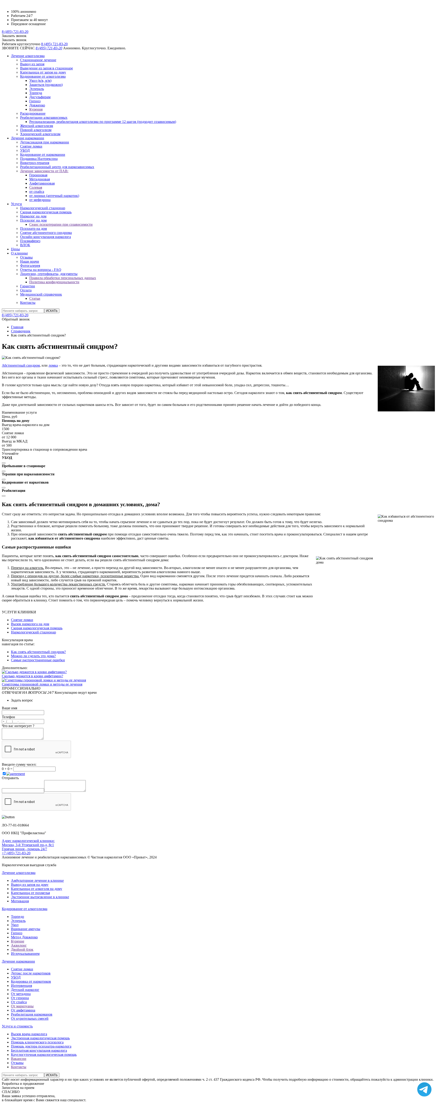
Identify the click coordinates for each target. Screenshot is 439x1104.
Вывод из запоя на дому (29, 885)
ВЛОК (25, 245)
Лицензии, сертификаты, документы (49, 274)
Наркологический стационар (42, 208)
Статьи (34, 298)
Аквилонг (19, 945)
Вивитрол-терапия (34, 163)
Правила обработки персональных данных (62, 278)
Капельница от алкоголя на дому (36, 889)
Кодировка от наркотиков (31, 981)
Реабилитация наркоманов (31, 1014)
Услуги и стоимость (17, 1026)
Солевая (35, 187)
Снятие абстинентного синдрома (46, 233)
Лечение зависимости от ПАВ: (44, 171)
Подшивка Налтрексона (39, 159)
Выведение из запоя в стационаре (46, 68)
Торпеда (35, 93)
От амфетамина (23, 1010)
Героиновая (38, 175)
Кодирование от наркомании (42, 154)
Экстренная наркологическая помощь (40, 1038)
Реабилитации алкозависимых (43, 117)
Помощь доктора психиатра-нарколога (41, 1046)
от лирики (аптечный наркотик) (54, 196)
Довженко (37, 105)
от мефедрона (40, 200)
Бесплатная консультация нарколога (39, 1050)
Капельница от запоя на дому (43, 72)
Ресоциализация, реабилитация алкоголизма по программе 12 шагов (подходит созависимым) (102, 122)
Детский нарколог (25, 990)
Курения (36, 109)
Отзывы (26, 257)
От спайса (19, 1002)
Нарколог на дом (33, 216)
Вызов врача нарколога (29, 1034)
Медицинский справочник (41, 294)
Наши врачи (29, 261)
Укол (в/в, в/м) (40, 80)
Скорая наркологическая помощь (46, 212)
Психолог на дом (33, 220)
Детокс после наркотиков (31, 973)
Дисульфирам (40, 97)
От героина (20, 998)
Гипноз (34, 101)
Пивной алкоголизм (35, 130)
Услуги (16, 204)
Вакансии (18, 1059)
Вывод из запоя (32, 64)
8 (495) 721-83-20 (15, 32)
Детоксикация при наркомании (44, 142)
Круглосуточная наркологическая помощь (44, 1054)
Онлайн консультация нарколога (45, 237)
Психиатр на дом (33, 228)
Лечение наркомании (27, 138)
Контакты (27, 302)
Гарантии (27, 286)
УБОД (25, 150)
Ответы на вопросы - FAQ (40, 270)
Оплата (26, 290)
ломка (53, 365)
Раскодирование (33, 113)
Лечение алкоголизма (28, 56)
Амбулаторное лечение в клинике (37, 880)
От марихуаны (22, 1006)
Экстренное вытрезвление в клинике (40, 897)
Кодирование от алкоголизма (43, 76)
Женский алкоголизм (36, 126)
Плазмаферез (30, 241)
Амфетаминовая (42, 183)
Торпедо (17, 917)
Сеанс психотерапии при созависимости (61, 224)
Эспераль (36, 89)
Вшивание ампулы (25, 929)
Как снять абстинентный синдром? (38, 652)
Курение (17, 941)
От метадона (21, 994)
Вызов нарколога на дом (30, 624)
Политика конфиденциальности (54, 282)
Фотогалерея (30, 265)
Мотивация (20, 901)
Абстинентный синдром (21, 365)
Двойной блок (22, 949)
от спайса (36, 191)
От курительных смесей (29, 1018)
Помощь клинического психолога (37, 1042)
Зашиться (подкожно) (46, 85)
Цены (15, 249)
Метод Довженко (24, 937)
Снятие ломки (31, 146)
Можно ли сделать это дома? (33, 656)
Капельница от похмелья (30, 893)
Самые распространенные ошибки (38, 660)
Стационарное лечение (38, 60)
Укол (15, 925)
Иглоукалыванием (25, 954)
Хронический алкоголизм (40, 134)
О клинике (19, 253)
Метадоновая (39, 179)
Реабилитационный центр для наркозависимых (57, 167)
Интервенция (21, 986)
